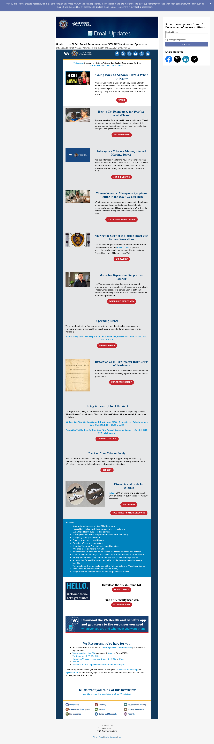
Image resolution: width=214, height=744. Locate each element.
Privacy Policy (98, 737)
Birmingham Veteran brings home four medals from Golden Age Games (105, 557)
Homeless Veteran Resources (86, 659)
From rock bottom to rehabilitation (88, 540)
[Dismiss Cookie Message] (210, 3)
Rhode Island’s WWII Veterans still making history (95, 569)
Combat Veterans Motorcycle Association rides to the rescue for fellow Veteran (108, 554)
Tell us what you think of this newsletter (107, 689)
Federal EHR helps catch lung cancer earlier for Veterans (98, 529)
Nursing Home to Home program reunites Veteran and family (100, 534)
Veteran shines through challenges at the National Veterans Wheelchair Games (108, 566)
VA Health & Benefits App (127, 669)
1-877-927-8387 (91, 656)
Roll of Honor (123, 247)
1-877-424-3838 (108, 659)
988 (93, 653)
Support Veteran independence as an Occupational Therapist (101, 571)
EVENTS (106, 65)
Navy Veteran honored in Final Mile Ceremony (93, 526)
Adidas (112, 493)
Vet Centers (77, 656)
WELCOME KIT (118, 65)
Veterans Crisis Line (81, 653)
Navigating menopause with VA (86, 537)
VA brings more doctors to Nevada (88, 549)
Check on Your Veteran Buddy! (107, 453)
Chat (110, 653)
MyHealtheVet (72, 672)
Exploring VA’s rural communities (87, 543)
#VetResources (78, 63)
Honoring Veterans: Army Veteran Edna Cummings (95, 546)
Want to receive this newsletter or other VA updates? (107, 694)
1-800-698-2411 (124, 647)
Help (119, 737)
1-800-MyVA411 (108, 647)
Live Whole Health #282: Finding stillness (91, 532)
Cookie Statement (143, 7)
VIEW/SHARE (96, 65)
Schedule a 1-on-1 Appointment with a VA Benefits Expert (98, 664)
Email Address (171, 32)
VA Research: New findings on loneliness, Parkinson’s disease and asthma (106, 552)
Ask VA (75, 661)
